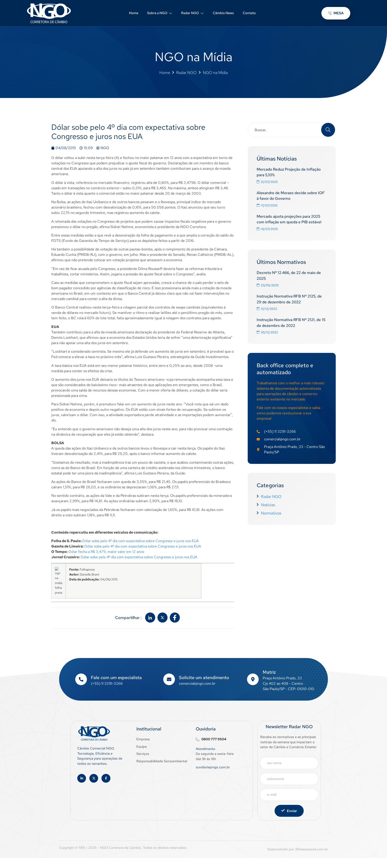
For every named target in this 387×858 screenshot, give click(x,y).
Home (133, 13)
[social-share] (150, 618)
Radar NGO (190, 13)
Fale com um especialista (116, 677)
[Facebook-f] (105, 778)
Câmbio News (223, 13)
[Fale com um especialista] (81, 679)
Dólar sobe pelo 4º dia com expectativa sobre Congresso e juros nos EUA (140, 541)
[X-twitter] (93, 778)
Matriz (269, 672)
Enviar (292, 811)
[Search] (328, 130)
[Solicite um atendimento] (169, 679)
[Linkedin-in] (81, 778)
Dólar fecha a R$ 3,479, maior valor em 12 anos (106, 551)
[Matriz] (253, 679)
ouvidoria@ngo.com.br (213, 767)
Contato (249, 13)
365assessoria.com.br (311, 849)
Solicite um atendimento (204, 677)
